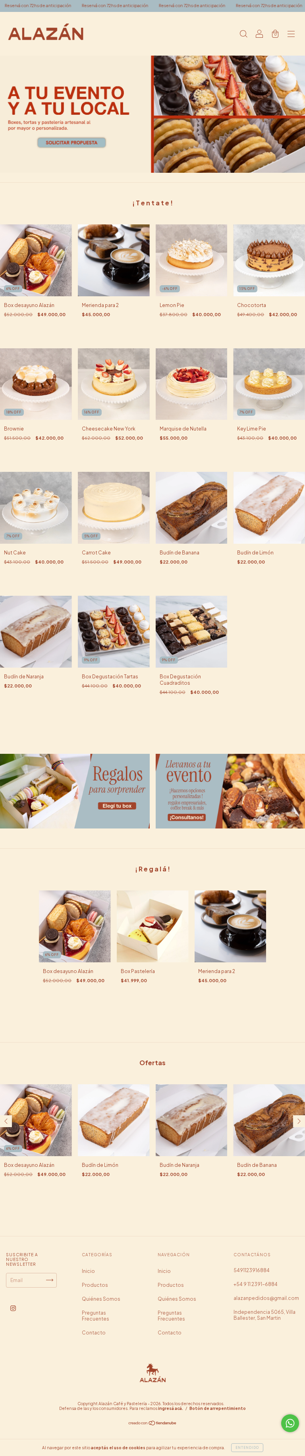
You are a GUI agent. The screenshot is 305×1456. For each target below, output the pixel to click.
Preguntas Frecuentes (95, 1316)
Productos (95, 1285)
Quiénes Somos (101, 1299)
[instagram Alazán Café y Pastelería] (13, 1308)
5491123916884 (252, 1270)
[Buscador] (243, 35)
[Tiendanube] (153, 1424)
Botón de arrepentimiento (217, 1408)
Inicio (88, 1271)
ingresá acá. (170, 1408)
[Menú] (291, 35)
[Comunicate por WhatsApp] (290, 1423)
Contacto (94, 1333)
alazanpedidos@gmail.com (266, 1298)
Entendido (247, 1448)
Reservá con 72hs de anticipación (57, 5)
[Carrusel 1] (152, 114)
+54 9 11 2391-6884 (256, 1284)
